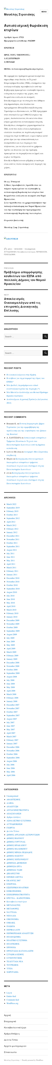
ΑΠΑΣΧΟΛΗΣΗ (14, 813)
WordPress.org (12, 1003)
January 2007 (12, 743)
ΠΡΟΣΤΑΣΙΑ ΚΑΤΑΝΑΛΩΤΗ (20, 950)
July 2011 (10, 553)
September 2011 (13, 546)
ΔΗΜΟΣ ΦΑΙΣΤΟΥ (15, 855)
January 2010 (12, 616)
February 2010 (12, 613)
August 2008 (12, 676)
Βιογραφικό (10, 1021)
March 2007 (11, 736)
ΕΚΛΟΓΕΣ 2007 (14, 880)
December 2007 (13, 704)
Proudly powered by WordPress (32, 1060)
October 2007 (12, 711)
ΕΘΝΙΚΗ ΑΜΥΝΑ (15, 877)
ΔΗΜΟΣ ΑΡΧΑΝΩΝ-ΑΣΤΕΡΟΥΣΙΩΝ (23, 834)
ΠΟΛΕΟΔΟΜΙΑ (9, 254)
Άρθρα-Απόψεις (14, 817)
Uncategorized (30, 249)
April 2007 (11, 733)
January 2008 (12, 701)
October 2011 (12, 542)
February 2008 (12, 697)
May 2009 (11, 645)
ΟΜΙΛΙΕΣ (11, 922)
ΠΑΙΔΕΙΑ (11, 926)
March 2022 (11, 504)
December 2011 (13, 535)
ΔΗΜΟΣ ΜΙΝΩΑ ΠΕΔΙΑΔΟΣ (19, 852)
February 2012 (12, 528)
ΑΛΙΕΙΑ (10, 803)
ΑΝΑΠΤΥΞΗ (12, 806)
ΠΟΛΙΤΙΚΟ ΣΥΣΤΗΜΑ (17, 940)
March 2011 (11, 567)
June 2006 (11, 768)
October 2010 (12, 585)
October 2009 (12, 627)
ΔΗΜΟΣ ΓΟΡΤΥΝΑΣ (16, 841)
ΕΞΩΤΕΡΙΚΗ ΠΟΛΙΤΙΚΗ (18, 887)
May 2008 (11, 687)
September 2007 (13, 715)
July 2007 (10, 722)
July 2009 (10, 638)
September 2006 (13, 757)
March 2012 (11, 525)
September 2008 (13, 673)
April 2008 (11, 690)
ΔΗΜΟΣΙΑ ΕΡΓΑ (14, 866)
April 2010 (11, 606)
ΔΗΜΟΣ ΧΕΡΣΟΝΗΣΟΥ (18, 859)
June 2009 (11, 641)
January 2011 (12, 574)
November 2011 (13, 539)
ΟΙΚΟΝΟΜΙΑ (13, 919)
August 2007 (12, 719)
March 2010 (11, 609)
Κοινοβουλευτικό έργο (26, 252)
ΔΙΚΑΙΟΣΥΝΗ (13, 873)
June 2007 (11, 726)
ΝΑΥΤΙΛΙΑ (12, 912)
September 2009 (13, 630)
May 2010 (11, 602)
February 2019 (12, 511)
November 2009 (13, 623)
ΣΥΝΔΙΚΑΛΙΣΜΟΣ (15, 954)
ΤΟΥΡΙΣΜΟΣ (12, 965)
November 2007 (13, 708)
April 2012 (11, 521)
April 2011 (11, 564)
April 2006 (11, 775)
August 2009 (12, 634)
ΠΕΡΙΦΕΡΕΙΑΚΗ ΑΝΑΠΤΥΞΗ (20, 933)
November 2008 (13, 666)
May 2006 (11, 771)
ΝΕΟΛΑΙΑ (11, 915)
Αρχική (7, 1015)
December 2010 (13, 578)
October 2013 (12, 514)
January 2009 (12, 659)
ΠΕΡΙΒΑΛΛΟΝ (41, 252)
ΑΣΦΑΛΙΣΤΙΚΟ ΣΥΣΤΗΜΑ (19, 820)
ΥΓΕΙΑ (10, 968)
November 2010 (13, 581)
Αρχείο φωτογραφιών (15, 1046)
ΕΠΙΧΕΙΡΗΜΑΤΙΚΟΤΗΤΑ (18, 894)
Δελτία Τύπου (13, 831)
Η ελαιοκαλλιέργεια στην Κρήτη (21, 374)
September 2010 (13, 588)
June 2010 (11, 599)
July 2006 (10, 764)
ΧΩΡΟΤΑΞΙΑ (12, 972)
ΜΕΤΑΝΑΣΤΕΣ (13, 905)
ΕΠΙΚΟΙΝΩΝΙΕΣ (14, 891)
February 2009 (12, 655)
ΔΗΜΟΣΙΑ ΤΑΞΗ (14, 869)
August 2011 (12, 550)
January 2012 (12, 532)
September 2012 (13, 518)
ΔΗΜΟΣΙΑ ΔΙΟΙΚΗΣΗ (17, 862)
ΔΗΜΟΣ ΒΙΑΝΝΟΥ (15, 838)
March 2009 (11, 652)
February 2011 (12, 571)
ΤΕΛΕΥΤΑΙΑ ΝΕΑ (15, 961)
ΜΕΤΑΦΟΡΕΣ (13, 908)
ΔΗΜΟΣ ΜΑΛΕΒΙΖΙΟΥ (17, 848)
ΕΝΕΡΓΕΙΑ (11, 884)
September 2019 (13, 507)
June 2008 (11, 683)
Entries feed (11, 996)
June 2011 (11, 557)
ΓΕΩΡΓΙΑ (11, 827)
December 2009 (13, 620)
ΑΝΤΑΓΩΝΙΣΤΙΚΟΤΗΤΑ (18, 810)
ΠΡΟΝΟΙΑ (11, 947)
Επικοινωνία (10, 1052)
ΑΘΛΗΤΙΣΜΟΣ (13, 799)
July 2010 (10, 595)
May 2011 (11, 560)
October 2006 (12, 754)
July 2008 (10, 680)
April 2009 (11, 648)
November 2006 (13, 750)
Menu (44, 11)
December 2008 (13, 662)
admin (10, 249)
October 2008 (12, 669)
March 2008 (11, 694)
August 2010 (12, 592)
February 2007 (12, 740)
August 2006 (12, 761)
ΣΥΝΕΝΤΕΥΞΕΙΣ (14, 958)
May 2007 (11, 729)
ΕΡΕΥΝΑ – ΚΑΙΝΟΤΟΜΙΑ (18, 898)
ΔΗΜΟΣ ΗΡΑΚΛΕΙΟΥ (17, 845)
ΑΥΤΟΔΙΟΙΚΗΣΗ (10, 252)
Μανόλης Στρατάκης (19, 14)
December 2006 (13, 747)
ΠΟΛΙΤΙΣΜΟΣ (13, 943)
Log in (9, 992)
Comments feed (13, 999)
